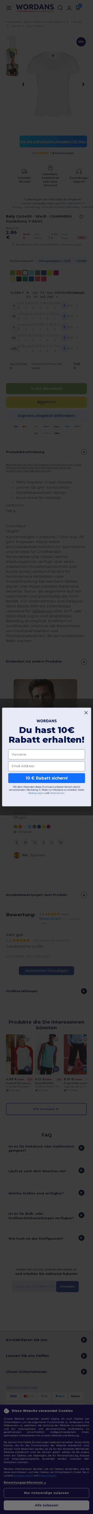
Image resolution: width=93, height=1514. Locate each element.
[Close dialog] (86, 712)
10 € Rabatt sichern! (47, 778)
